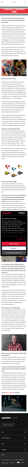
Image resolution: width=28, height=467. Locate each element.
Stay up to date (8, 425)
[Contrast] (18, 462)
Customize (13, 248)
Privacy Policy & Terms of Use (5, 463)
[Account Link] (25, 2)
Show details (19, 239)
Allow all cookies (14, 243)
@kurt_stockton (9, 392)
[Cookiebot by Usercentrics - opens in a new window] (18, 213)
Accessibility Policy (13, 463)
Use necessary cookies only (14, 252)
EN (3, 454)
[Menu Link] (2, 2)
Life (14, 2)
